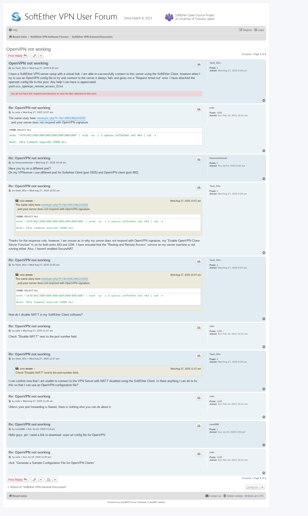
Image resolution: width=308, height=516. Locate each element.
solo (211, 107)
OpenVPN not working (28, 49)
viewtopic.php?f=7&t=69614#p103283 (61, 118)
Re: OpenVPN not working (29, 108)
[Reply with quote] (199, 64)
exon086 (214, 424)
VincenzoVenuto (218, 158)
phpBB (124, 502)
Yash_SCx (215, 63)
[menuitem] (13, 30)
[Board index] (114, 15)
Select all (24, 130)
